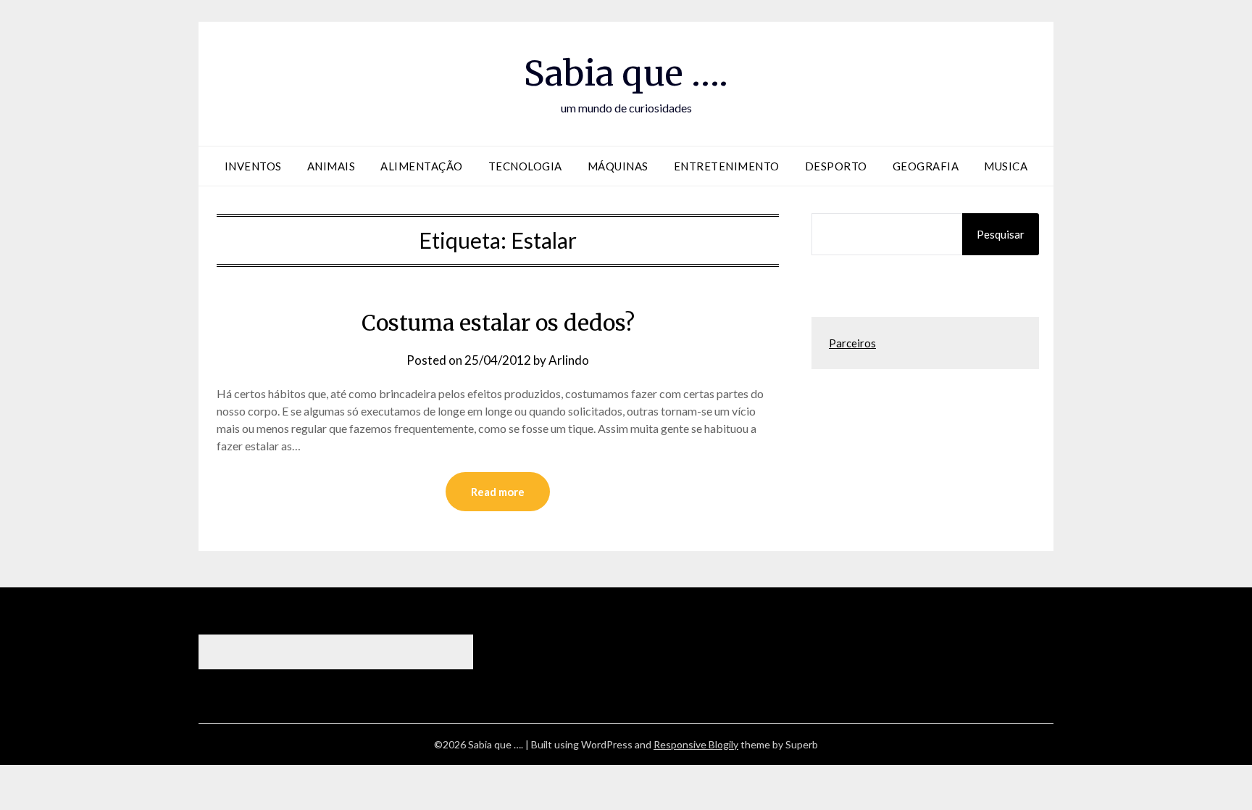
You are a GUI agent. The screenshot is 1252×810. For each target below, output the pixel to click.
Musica (1005, 166)
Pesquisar (1000, 234)
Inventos (253, 166)
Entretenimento (727, 166)
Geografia (926, 166)
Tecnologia (525, 166)
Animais (331, 166)
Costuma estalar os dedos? (498, 322)
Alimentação (421, 166)
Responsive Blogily (696, 744)
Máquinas (618, 166)
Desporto (836, 166)
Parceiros (852, 343)
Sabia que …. (626, 73)
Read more (498, 491)
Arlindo (568, 360)
